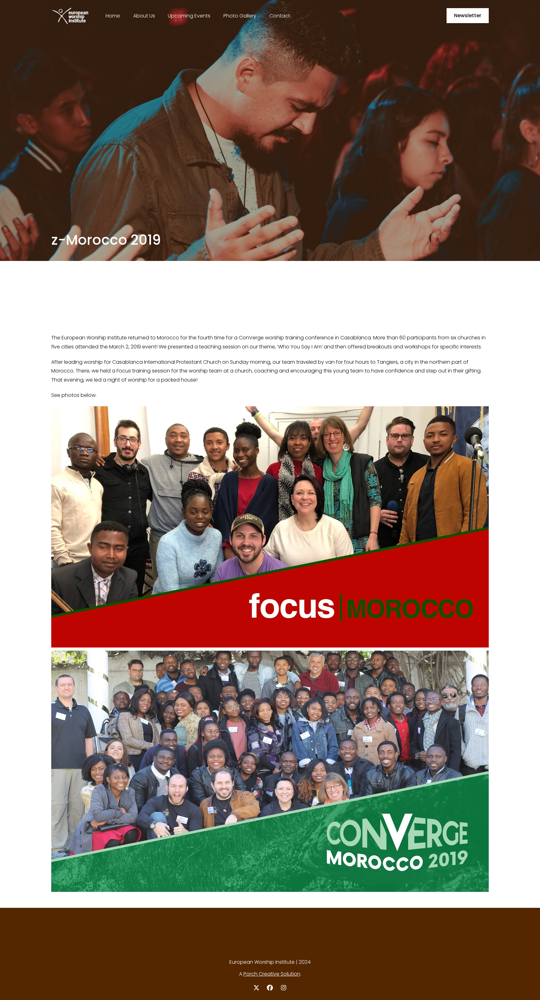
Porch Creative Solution (271, 974)
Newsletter (467, 15)
